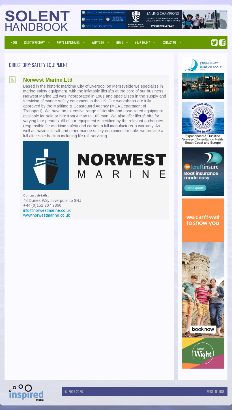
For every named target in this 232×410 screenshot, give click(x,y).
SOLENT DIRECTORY (34, 42)
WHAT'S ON (98, 42)
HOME (14, 42)
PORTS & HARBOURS (68, 42)
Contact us (169, 42)
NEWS (119, 42)
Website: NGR (216, 391)
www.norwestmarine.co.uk (46, 215)
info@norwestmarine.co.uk (47, 210)
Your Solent (142, 42)
